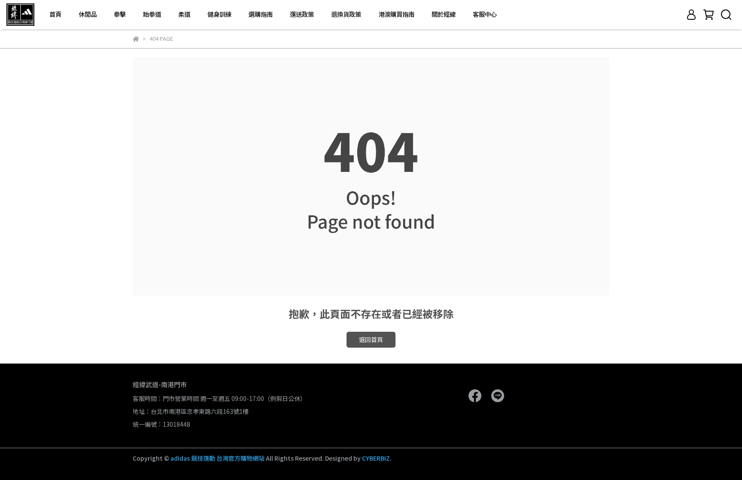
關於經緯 (444, 14)
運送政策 (302, 14)
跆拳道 (152, 14)
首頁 (55, 14)
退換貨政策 (346, 14)
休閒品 (88, 14)
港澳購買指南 (396, 14)
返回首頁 (371, 339)
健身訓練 (219, 14)
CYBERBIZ (376, 458)
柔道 (184, 14)
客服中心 (485, 14)
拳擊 (120, 14)
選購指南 (261, 14)
